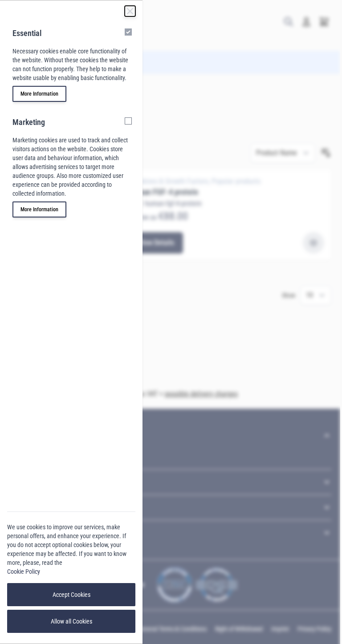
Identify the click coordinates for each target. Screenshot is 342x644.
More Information (39, 94)
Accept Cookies (71, 594)
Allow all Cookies (71, 621)
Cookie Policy (23, 571)
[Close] (130, 11)
